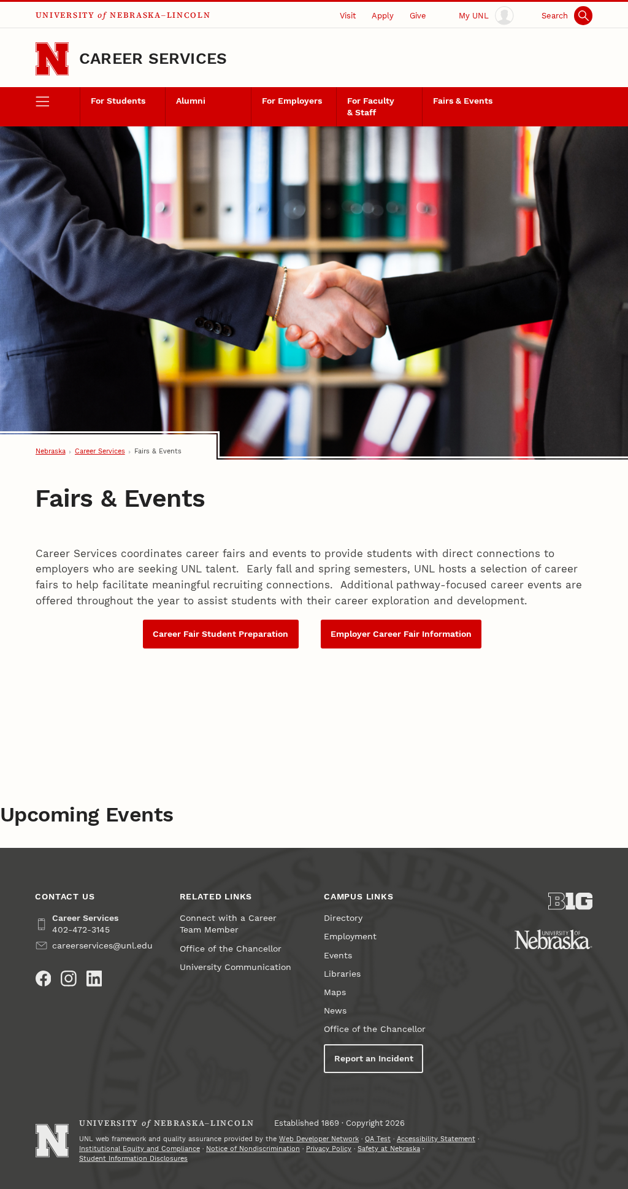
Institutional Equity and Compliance (139, 1149)
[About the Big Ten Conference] (570, 901)
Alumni (190, 101)
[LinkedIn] (94, 979)
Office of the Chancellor (230, 949)
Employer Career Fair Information (401, 634)
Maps (335, 992)
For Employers (292, 101)
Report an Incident (373, 1058)
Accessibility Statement (436, 1139)
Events (338, 955)
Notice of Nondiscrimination (253, 1149)
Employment (350, 936)
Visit (348, 15)
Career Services (153, 58)
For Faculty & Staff (370, 107)
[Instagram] (69, 979)
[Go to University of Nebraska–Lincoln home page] (52, 58)
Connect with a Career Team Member (228, 924)
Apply (383, 15)
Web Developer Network (319, 1139)
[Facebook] (44, 979)
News (335, 1011)
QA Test (378, 1139)
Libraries (342, 974)
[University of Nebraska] (553, 939)
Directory (343, 918)
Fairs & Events (462, 101)
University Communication (235, 967)
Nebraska (51, 451)
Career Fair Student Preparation (220, 634)
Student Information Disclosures (133, 1159)
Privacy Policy (328, 1149)
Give (418, 15)
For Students (118, 101)
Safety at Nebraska (389, 1149)
